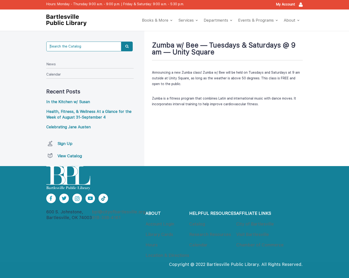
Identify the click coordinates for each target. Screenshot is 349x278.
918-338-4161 (106, 217)
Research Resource (210, 234)
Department (216, 20)
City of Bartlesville (255, 223)
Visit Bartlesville (252, 234)
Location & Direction (167, 255)
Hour (152, 244)
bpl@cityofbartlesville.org (119, 211)
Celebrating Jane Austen (68, 127)
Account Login (160, 223)
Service (186, 20)
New (51, 64)
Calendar (53, 74)
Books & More (155, 20)
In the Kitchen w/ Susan (68, 102)
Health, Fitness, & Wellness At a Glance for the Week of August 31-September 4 (89, 114)
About (289, 20)
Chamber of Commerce (260, 244)
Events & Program (256, 20)
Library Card (159, 234)
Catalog (197, 223)
